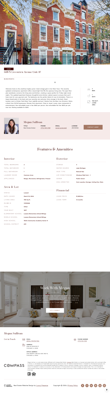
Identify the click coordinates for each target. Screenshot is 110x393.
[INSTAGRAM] (87, 385)
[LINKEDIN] (91, 385)
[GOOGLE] (95, 385)
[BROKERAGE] (104, 385)
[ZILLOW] (100, 385)
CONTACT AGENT (93, 127)
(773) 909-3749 (45, 128)
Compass (69, 362)
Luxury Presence (42, 385)
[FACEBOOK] (82, 385)
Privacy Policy (73, 385)
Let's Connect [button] (55, 310)
